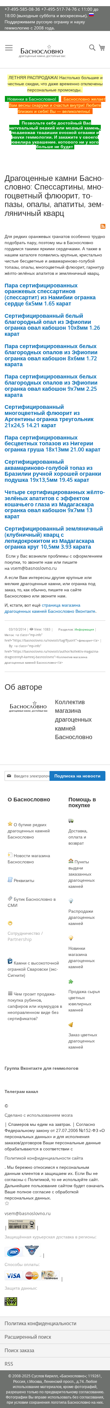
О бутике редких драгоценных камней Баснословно (29, 831)
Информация (84, 629)
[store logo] (42, 52)
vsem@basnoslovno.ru (28, 1213)
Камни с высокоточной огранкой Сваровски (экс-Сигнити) (33, 969)
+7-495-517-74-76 (59, 9)
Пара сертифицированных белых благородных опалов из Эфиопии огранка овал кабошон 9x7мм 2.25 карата (51, 385)
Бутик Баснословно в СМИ (32, 902)
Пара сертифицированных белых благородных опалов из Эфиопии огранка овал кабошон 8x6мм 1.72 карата (51, 355)
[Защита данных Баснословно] (55, 1302)
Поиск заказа (19, 1350)
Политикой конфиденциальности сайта (44, 1158)
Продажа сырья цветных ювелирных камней (84, 1000)
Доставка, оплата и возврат (77, 837)
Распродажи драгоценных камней (81, 917)
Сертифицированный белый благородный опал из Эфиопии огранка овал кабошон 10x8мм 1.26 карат (52, 324)
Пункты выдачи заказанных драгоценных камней (81, 874)
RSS (9, 1363)
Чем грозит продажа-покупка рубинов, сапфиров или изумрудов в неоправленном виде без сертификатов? (35, 1006)
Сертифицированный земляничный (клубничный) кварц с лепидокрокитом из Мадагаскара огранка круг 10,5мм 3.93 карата (54, 537)
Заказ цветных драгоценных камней (82, 1041)
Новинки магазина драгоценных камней (81, 957)
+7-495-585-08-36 (22, 9)
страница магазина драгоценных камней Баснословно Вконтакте (50, 608)
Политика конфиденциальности (40, 1323)
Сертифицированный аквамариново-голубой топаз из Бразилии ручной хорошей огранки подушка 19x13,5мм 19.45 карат (53, 470)
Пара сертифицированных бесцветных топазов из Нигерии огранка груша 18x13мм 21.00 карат (53, 443)
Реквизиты (23, 880)
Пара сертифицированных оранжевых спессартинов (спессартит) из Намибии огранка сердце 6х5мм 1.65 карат (50, 294)
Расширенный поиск (28, 1336)
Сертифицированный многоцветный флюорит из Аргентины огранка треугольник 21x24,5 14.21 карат (49, 415)
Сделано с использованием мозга (39, 1115)
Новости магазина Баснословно (29, 859)
